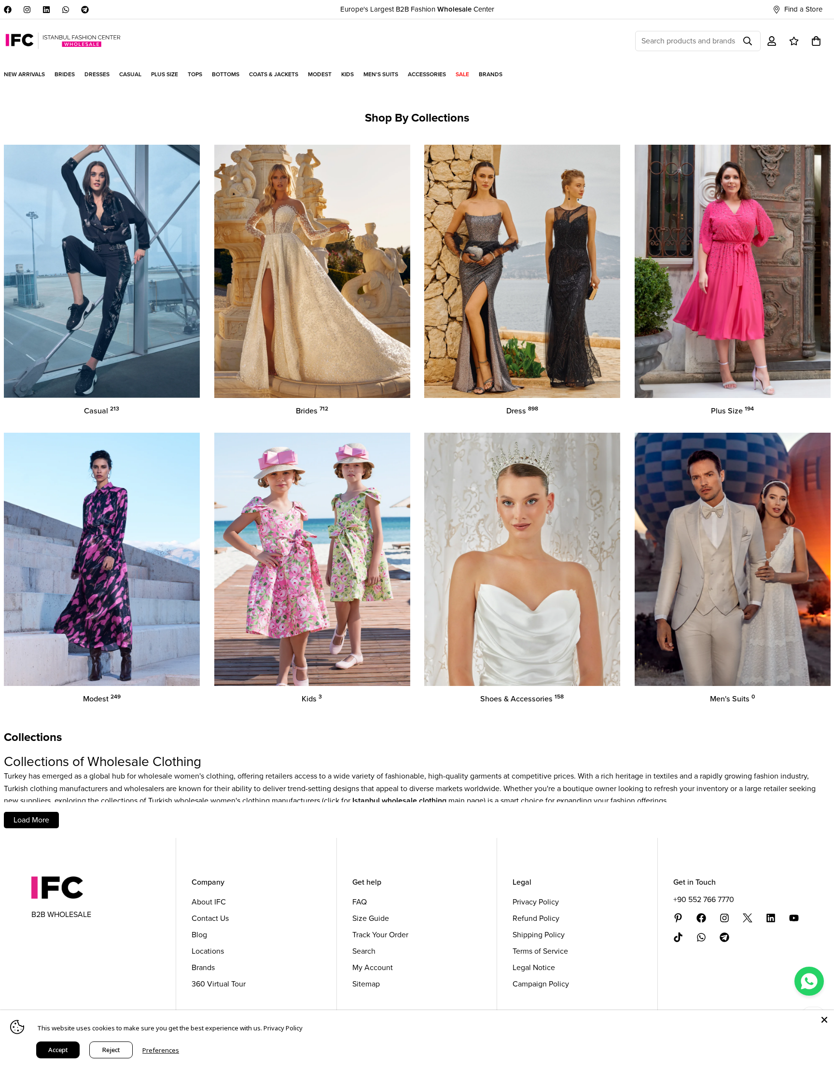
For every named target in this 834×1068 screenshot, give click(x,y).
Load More (31, 819)
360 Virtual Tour (219, 983)
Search (363, 951)
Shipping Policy (539, 934)
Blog (199, 934)
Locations (208, 951)
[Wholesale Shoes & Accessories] (522, 559)
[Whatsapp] (66, 10)
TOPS (195, 74)
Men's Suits (732, 698)
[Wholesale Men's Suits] (733, 559)
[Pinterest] (678, 918)
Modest (102, 698)
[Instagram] (27, 10)
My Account (372, 967)
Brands (203, 967)
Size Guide (370, 918)
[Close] (824, 1020)
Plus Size (732, 410)
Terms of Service (540, 951)
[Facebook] (8, 10)
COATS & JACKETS (273, 74)
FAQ (359, 901)
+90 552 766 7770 (703, 899)
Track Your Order (380, 934)
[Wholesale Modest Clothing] (102, 559)
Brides (312, 410)
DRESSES (97, 74)
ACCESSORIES (427, 74)
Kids (312, 698)
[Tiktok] (678, 937)
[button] (816, 41)
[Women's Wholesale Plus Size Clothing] (733, 271)
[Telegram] (85, 10)
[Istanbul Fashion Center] (63, 40)
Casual (101, 410)
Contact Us (210, 918)
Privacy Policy (536, 901)
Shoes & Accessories (522, 698)
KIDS (347, 74)
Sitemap (366, 983)
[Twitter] (747, 918)
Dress (522, 410)
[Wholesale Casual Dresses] (102, 271)
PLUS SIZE (164, 74)
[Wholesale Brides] (312, 271)
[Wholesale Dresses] (522, 271)
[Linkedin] (46, 10)
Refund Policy (536, 918)
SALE (462, 74)
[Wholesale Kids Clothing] (312, 559)
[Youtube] (794, 918)
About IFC (209, 901)
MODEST (320, 74)
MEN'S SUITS (380, 74)
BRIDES (65, 74)
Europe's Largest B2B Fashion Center (417, 9)
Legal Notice (534, 967)
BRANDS (490, 74)
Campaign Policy (541, 983)
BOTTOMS (225, 74)
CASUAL (130, 74)
